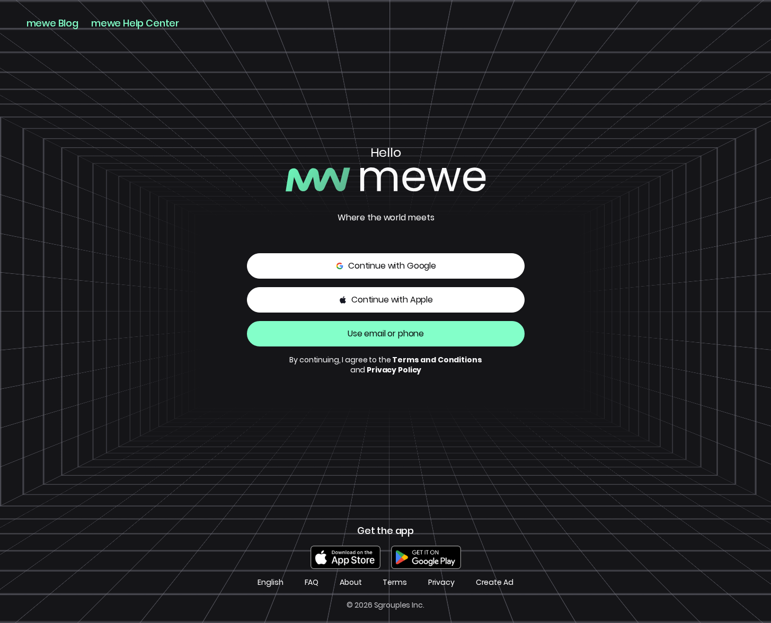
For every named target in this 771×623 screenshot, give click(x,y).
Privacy (441, 582)
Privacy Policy (394, 369)
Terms (394, 582)
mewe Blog (52, 23)
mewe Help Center (135, 23)
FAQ (312, 582)
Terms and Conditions (437, 359)
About (350, 582)
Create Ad (494, 582)
